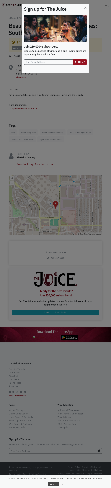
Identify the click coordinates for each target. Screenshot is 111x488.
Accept (53, 484)
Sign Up (80, 62)
